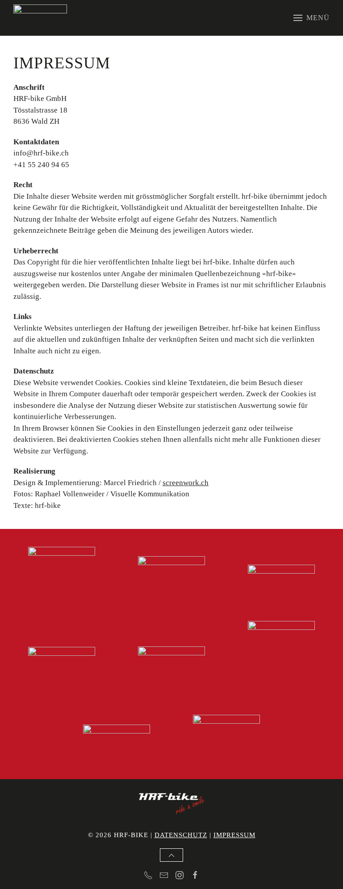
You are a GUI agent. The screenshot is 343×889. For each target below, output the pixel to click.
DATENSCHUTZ (181, 835)
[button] (311, 18)
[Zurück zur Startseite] (40, 18)
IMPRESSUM (234, 835)
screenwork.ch (186, 482)
